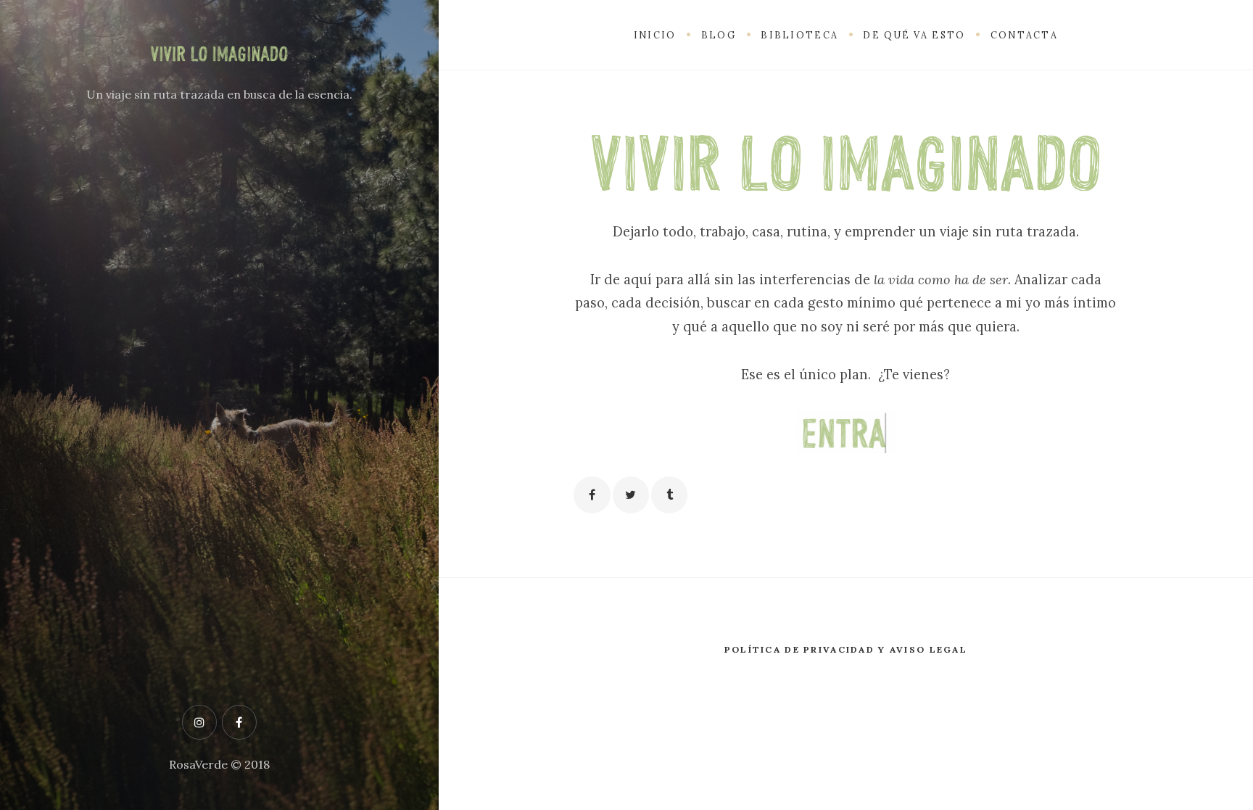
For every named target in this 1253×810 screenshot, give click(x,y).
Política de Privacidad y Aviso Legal (845, 649)
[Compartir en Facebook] (592, 494)
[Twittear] (631, 494)
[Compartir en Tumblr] (669, 494)
